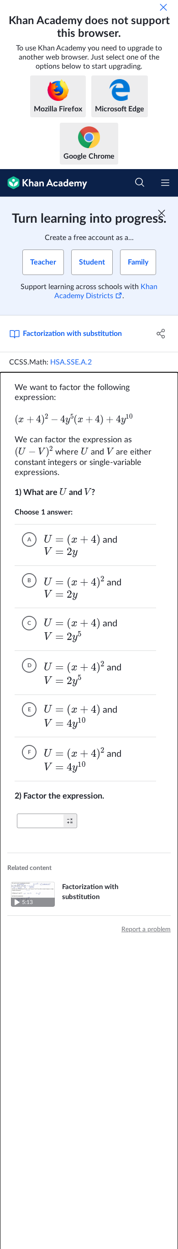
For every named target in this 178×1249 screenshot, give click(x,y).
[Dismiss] (163, 7)
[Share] (161, 334)
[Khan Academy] (43, 183)
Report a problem (146, 929)
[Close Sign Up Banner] (161, 213)
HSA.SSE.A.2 (71, 362)
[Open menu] (165, 182)
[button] (69, 820)
